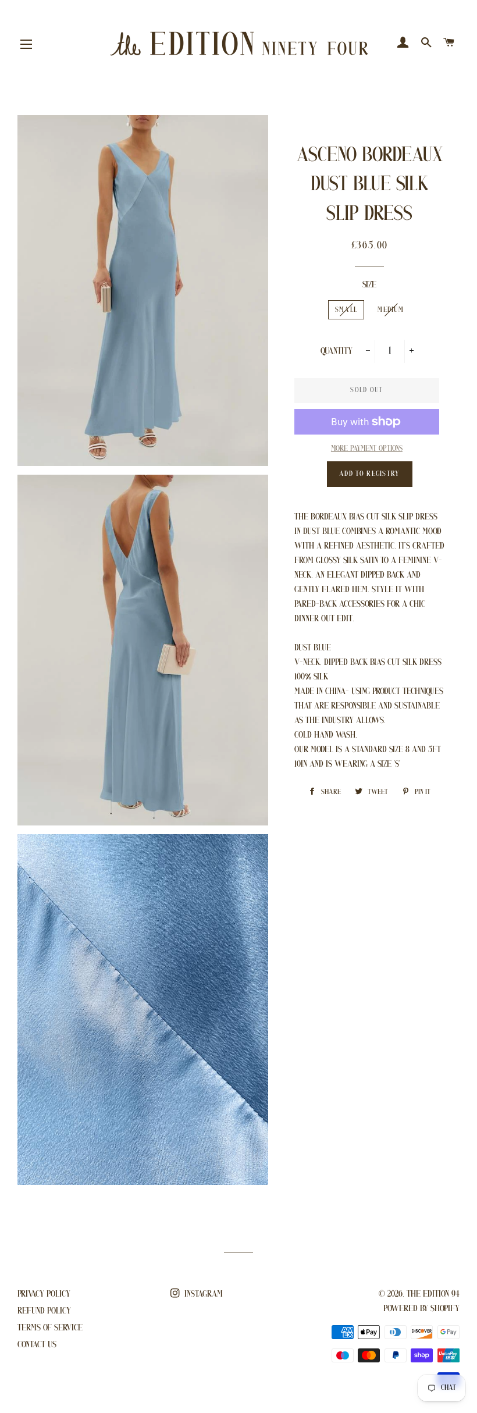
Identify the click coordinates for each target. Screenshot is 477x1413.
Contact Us (36, 1345)
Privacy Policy (43, 1294)
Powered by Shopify (421, 1309)
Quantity (337, 351)
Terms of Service (50, 1328)
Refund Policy (44, 1311)
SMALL (346, 310)
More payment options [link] (367, 448)
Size (369, 285)
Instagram (202, 1294)
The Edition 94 (433, 1294)
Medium (391, 310)
